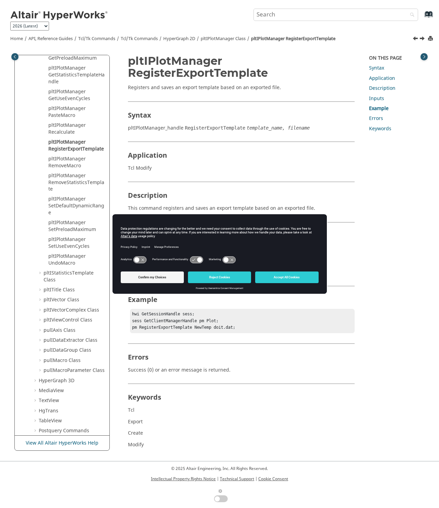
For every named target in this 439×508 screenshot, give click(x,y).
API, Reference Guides (50, 39)
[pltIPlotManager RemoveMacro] (423, 39)
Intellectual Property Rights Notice (183, 479)
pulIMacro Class (62, 360)
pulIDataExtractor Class (70, 340)
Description (382, 88)
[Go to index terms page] (421, 17)
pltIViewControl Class (68, 320)
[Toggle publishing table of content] (15, 56)
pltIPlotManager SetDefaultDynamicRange (76, 205)
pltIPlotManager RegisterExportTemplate (293, 39)
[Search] (410, 15)
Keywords (380, 128)
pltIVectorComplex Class (71, 310)
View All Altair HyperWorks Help (62, 443)
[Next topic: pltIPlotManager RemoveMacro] (423, 39)
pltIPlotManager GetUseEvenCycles (69, 95)
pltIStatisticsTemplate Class (69, 276)
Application (382, 78)
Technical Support (237, 479)
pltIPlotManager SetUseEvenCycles (69, 243)
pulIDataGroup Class (67, 350)
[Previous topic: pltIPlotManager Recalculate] (416, 39)
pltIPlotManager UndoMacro (67, 260)
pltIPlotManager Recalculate (67, 129)
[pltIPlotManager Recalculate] (416, 39)
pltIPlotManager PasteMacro (67, 112)
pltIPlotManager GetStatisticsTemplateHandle (76, 74)
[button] (45, 68)
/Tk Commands (139, 39)
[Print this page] (431, 39)
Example (379, 108)
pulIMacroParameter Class (74, 370)
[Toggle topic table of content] (424, 56)
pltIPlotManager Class (223, 39)
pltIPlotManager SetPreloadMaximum (72, 226)
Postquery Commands (64, 430)
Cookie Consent (273, 479)
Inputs (376, 98)
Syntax (376, 68)
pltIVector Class (61, 299)
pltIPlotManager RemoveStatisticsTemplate (76, 182)
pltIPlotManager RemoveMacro (67, 162)
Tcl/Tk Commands (96, 39)
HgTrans (48, 410)
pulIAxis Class (59, 330)
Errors (376, 118)
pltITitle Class (59, 289)
